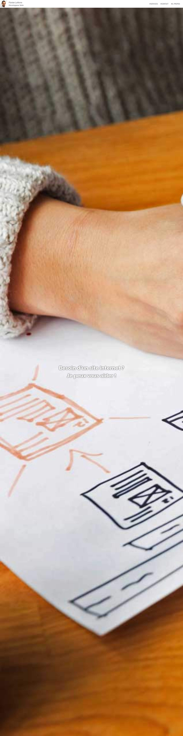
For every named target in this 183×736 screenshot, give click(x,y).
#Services (153, 4)
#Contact (165, 4)
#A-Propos (175, 4)
